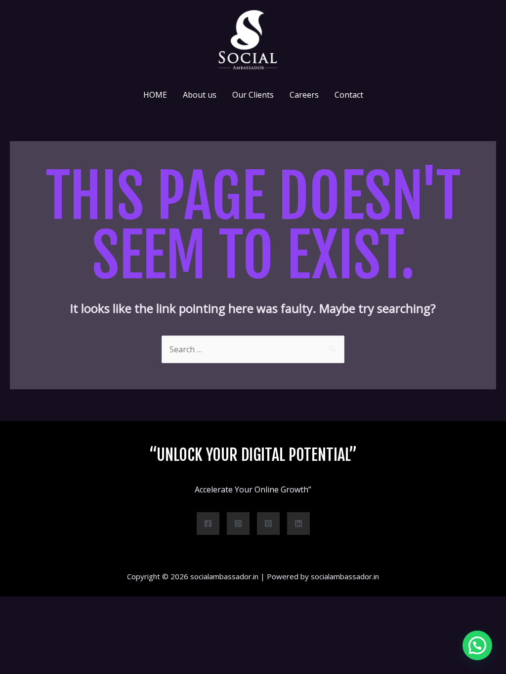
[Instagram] (238, 523)
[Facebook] (208, 523)
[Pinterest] (268, 523)
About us (199, 94)
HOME (155, 94)
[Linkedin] (298, 523)
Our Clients (253, 94)
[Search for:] (253, 349)
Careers (304, 94)
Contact (349, 94)
